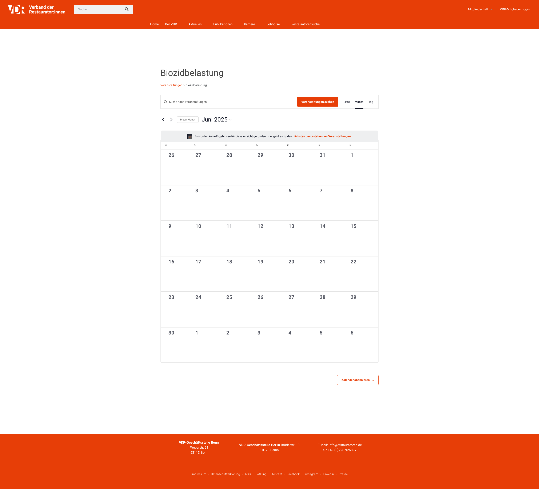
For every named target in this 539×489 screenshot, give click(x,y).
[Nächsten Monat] (171, 119)
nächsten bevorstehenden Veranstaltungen (322, 136)
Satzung (261, 474)
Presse (343, 474)
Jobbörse (273, 24)
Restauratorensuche (305, 24)
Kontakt (276, 474)
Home (154, 24)
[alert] (269, 136)
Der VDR (171, 24)
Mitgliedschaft (478, 9)
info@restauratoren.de (345, 445)
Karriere (249, 24)
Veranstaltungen (171, 85)
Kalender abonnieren (356, 380)
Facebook (293, 474)
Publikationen (222, 24)
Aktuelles (195, 24)
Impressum (198, 474)
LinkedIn (328, 474)
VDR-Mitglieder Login (515, 9)
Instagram (311, 474)
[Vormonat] (162, 119)
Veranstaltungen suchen (317, 101)
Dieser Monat (187, 119)
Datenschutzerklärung (225, 474)
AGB (248, 474)
